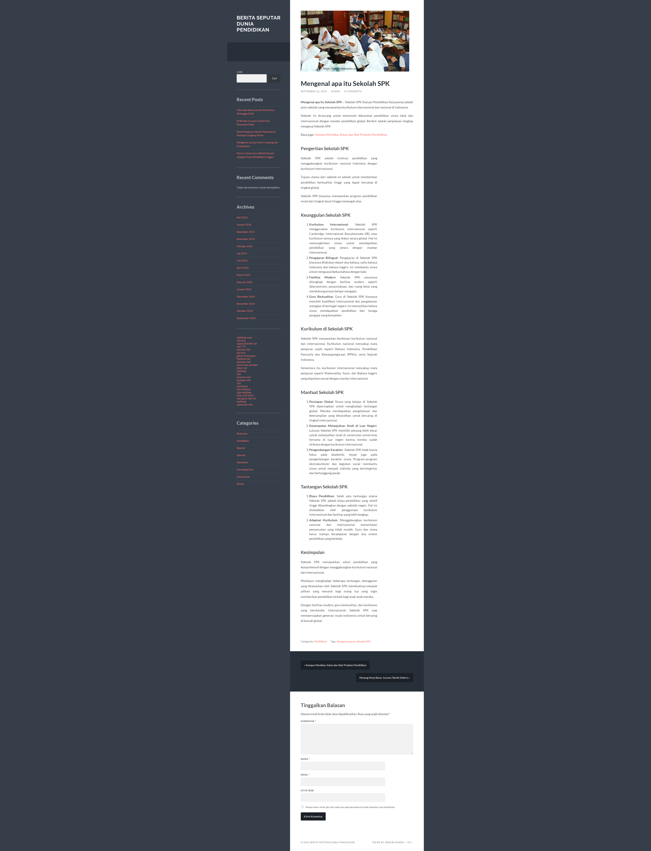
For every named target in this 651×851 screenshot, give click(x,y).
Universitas (243, 476)
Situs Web (307, 790)
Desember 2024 (246, 296)
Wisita (240, 483)
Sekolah (241, 455)
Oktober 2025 (245, 246)
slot (239, 374)
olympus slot (244, 361)
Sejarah (241, 447)
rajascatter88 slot (247, 343)
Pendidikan (243, 440)
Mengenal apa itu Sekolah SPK (354, 641)
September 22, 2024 (314, 91)
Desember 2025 (246, 231)
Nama (305, 759)
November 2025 (246, 238)
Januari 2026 (244, 224)
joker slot (242, 367)
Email (305, 774)
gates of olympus (246, 355)
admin (335, 91)
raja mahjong (244, 392)
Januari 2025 (244, 289)
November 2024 (246, 303)
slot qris (241, 340)
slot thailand (244, 389)
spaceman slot (245, 404)
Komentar (308, 721)
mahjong (241, 370)
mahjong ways (244, 337)
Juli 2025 (242, 253)
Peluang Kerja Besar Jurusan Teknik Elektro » (384, 677)
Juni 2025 (242, 260)
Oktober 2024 (245, 310)
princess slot (244, 377)
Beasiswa (242, 433)
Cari (240, 72)
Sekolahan (242, 462)
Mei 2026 (242, 217)
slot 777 (241, 346)
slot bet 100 (243, 349)
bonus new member (247, 364)
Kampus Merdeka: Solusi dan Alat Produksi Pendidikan (351, 134)
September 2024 (246, 318)
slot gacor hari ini (246, 398)
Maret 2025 (243, 274)
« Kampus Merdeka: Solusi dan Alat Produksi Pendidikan (335, 665)
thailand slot (244, 358)
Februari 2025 (245, 282)
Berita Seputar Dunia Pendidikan (332, 842)
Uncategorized (245, 469)
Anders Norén (394, 842)
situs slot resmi (245, 395)
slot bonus (242, 386)
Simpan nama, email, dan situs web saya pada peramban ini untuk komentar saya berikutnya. (350, 807)
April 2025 (243, 267)
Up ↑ (410, 842)
